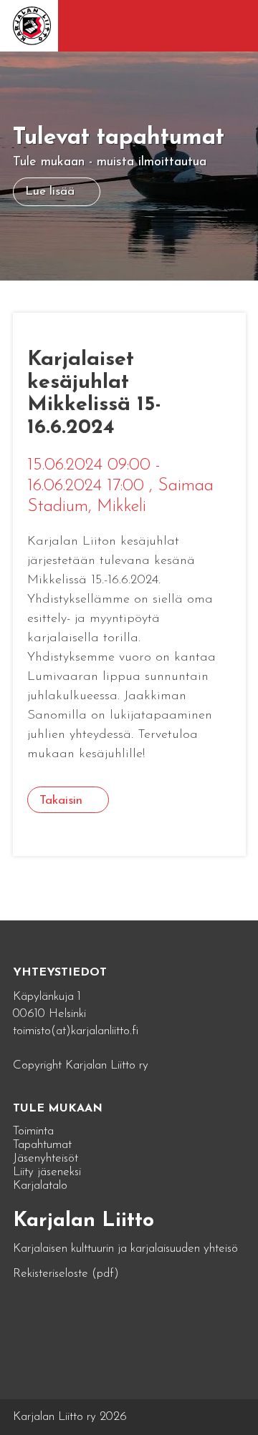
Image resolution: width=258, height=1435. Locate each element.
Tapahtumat (42, 1145)
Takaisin (60, 800)
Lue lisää (50, 191)
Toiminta (33, 1131)
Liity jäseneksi (47, 1172)
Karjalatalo (40, 1185)
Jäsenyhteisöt (45, 1158)
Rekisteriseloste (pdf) (66, 1274)
